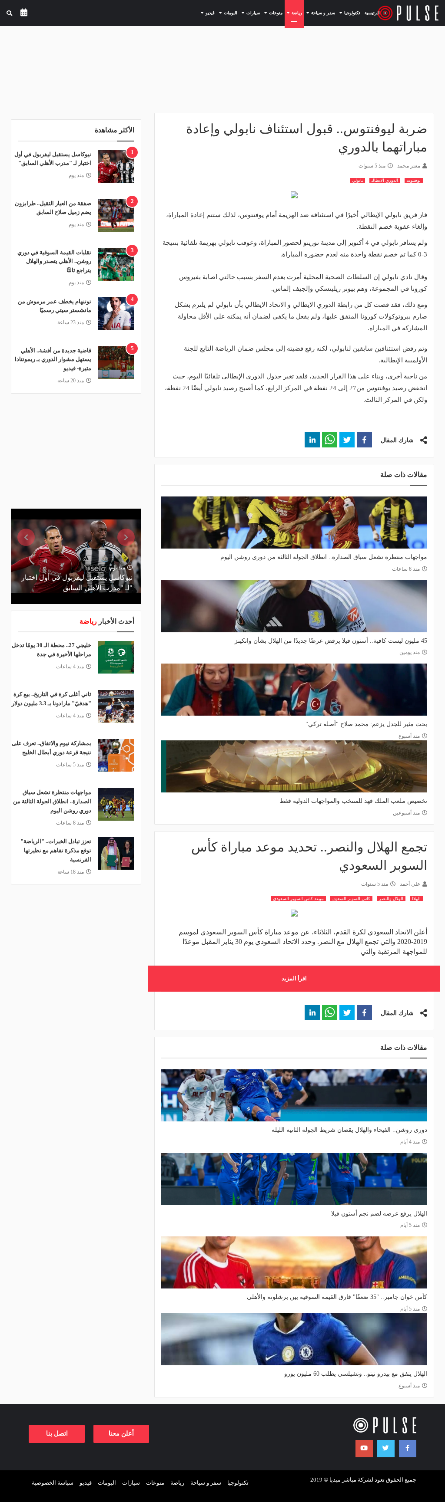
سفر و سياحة (205, 1482)
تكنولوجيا (238, 1482)
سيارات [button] (249, 12)
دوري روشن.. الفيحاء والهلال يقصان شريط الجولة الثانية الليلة (349, 1130)
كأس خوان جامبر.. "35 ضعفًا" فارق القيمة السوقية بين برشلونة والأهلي (337, 1297)
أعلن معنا (121, 1433)
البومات (107, 1482)
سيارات (131, 1482)
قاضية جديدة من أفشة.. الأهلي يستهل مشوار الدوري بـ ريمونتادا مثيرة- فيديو (53, 359)
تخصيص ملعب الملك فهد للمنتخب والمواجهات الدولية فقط (353, 801)
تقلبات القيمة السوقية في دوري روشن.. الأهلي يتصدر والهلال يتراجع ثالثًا (54, 261)
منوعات (155, 1482)
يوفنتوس (414, 180)
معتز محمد (408, 166)
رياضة (177, 1482)
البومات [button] (227, 12)
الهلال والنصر (391, 898)
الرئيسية (372, 12)
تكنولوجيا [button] (348, 12)
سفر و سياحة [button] (319, 12)
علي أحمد (410, 884)
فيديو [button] (207, 12)
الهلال (416, 898)
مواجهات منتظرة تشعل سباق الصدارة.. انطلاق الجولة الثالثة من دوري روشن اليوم (323, 557)
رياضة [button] (293, 12)
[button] (364, 439)
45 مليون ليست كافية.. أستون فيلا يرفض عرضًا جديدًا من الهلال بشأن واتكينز (331, 641)
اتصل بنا (57, 1433)
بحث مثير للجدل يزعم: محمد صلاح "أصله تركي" (366, 724)
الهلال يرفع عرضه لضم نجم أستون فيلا (379, 1213)
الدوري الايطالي (385, 180)
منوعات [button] (272, 12)
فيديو (86, 1482)
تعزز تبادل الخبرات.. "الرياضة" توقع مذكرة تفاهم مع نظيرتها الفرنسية (55, 850)
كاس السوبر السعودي (351, 898)
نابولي (357, 180)
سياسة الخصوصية (52, 1482)
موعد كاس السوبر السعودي (298, 898)
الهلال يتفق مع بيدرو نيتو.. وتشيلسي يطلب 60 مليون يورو (355, 1374)
